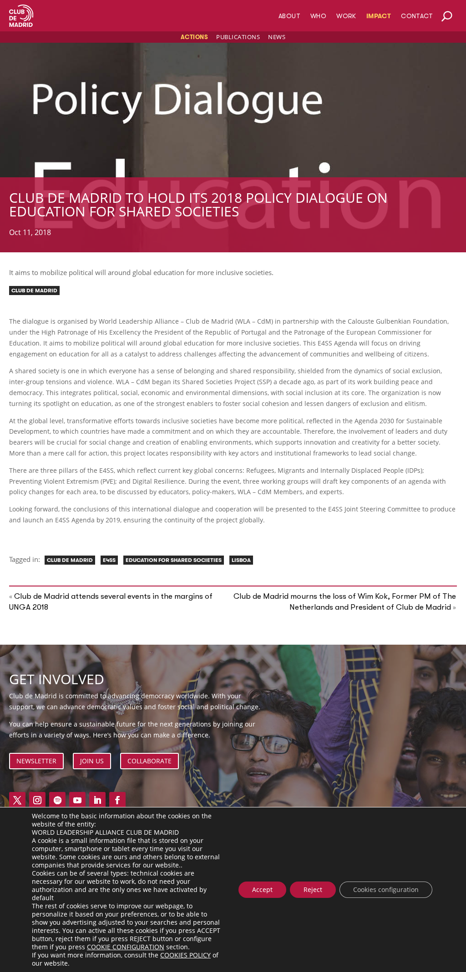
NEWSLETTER (36, 761)
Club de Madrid (34, 290)
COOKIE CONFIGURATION (125, 947)
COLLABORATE (149, 761)
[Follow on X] (17, 800)
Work (346, 16)
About (289, 16)
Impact (378, 16)
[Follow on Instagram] (37, 800)
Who (318, 16)
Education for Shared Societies (174, 560)
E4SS (109, 560)
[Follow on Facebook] (117, 800)
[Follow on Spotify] (57, 800)
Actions (194, 37)
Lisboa (241, 560)
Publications (238, 37)
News (276, 37)
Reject (313, 889)
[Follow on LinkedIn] (97, 800)
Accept (262, 889)
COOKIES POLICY (185, 955)
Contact (417, 16)
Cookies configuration (386, 889)
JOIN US (92, 761)
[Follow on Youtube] (77, 800)
